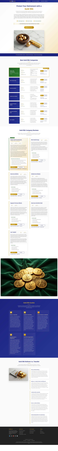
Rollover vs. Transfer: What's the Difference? (38, 381)
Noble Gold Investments (16, 139)
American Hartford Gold (42, 114)
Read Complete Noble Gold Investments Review (15, 168)
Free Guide (45, 79)
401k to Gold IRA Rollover (35, 369)
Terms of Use (24, 440)
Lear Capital (12, 119)
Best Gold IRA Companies (22, 430)
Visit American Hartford (34, 225)
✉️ (17, 435)
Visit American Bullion (13, 194)
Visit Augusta (13, 224)
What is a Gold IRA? (13, 314)
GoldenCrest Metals (13, 96)
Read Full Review (42, 81)
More (46, 106)
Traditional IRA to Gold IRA (35, 392)
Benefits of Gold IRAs (28, 314)
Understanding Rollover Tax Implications (38, 414)
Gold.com (13, 1)
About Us (41, 430)
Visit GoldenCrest (34, 196)
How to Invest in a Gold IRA (43, 314)
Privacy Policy (28, 440)
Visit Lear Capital (14, 252)
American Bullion (13, 88)
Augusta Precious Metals (42, 106)
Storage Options (40, 161)
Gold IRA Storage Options (28, 337)
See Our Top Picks (29, 27)
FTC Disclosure (33, 440)
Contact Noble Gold (24, 168)
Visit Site (42, 79)
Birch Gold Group (13, 80)
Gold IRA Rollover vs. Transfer (22, 434)
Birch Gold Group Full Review (34, 161)
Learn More (46, 98)
